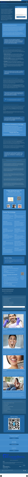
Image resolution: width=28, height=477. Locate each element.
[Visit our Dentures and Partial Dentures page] (14, 207)
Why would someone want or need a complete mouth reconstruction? (13, 127)
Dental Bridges (6, 405)
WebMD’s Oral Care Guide (9, 272)
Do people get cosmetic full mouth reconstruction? (10, 131)
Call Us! (25, 0)
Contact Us (14, 450)
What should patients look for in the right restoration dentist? (12, 134)
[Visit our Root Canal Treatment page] (20, 207)
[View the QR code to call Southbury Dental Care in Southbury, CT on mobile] (14, 429)
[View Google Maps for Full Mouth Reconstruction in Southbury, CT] (10, 201)
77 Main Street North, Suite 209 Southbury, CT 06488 (16, 0)
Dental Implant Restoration (7, 298)
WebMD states (19, 141)
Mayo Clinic (13, 108)
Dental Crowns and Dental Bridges (8, 406)
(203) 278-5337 (11, 261)
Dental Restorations (6, 299)
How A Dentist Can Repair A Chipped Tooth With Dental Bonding (14, 370)
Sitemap (6, 471)
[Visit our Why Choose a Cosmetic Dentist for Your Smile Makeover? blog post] (13, 327)
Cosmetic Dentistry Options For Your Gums (11, 349)
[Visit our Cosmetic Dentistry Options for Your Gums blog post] (13, 348)
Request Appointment (14, 444)
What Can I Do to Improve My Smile (8, 303)
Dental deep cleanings (16, 85)
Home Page (5, 271)
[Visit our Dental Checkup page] (8, 207)
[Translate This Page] (27, 476)
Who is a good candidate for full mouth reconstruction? (11, 126)
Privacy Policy (3, 471)
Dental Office (5, 410)
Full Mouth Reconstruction (10, 289)
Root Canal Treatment (7, 407)
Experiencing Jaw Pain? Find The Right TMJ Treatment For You (13, 391)
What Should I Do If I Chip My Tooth (8, 302)
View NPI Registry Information (8, 283)
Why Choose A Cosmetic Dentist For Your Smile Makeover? (12, 329)
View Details (10, 284)
